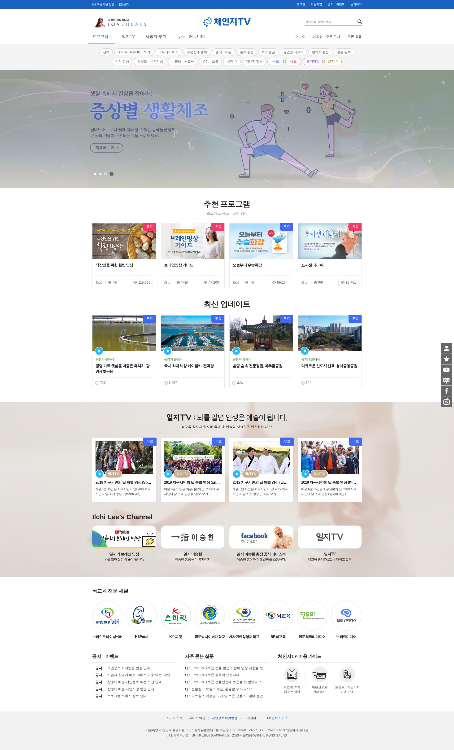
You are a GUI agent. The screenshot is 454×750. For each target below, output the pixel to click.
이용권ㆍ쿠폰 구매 (326, 37)
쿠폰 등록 (355, 37)
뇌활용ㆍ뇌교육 (182, 61)
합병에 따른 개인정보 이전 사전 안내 (134, 682)
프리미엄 (312, 61)
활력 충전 (247, 52)
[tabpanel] (227, 129)
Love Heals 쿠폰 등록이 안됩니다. (216, 675)
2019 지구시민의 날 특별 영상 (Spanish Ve (128, 482)
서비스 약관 (197, 718)
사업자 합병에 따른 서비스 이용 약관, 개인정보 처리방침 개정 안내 (156, 675)
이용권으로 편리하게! (319, 689)
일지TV (128, 36)
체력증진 (268, 52)
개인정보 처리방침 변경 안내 (128, 668)
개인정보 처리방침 (224, 718)
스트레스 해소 (168, 52)
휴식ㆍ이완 (223, 52)
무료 (275, 61)
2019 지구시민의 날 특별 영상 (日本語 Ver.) (265, 482)
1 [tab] (95, 174)
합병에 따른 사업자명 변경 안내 (130, 689)
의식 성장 (122, 61)
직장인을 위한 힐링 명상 (114, 265)
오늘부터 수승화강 (247, 265)
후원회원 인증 (105, 4)
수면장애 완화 (197, 52)
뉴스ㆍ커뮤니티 (191, 36)
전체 (106, 52)
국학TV (232, 61)
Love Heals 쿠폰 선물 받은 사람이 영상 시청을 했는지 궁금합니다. (240, 668)
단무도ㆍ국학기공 (150, 61)
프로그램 (100, 36)
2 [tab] (100, 174)
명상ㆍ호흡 (210, 61)
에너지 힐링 (254, 61)
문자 (126, 4)
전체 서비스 (280, 718)
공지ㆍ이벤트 (336, 4)
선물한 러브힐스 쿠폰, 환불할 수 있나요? (222, 689)
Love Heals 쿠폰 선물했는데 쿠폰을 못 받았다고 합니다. (232, 682)
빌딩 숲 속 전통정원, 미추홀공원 (257, 366)
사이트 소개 (174, 718)
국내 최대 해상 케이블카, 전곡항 (189, 366)
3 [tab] (105, 173)
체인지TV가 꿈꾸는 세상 (292, 689)
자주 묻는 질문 (199, 656)
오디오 (300, 37)
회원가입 (316, 4)
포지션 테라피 (312, 265)
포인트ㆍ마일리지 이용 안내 (347, 689)
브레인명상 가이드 (178, 265)
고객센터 (250, 718)
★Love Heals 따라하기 (134, 52)
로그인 (301, 4)
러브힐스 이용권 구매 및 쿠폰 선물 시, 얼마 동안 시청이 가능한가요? (242, 696)
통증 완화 (344, 52)
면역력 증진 (320, 52)
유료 (293, 61)
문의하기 (356, 4)
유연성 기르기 (293, 52)
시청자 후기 (155, 36)
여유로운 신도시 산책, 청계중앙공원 (329, 366)
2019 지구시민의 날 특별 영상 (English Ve (196, 482)
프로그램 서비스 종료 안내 (127, 696)
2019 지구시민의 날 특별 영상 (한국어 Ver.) (334, 482)
